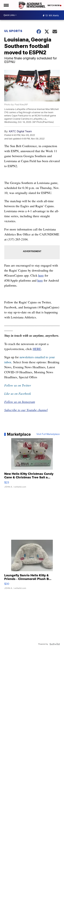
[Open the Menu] (6, 5)
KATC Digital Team (20, 131)
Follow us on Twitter (17, 385)
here (41, 275)
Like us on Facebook (17, 393)
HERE (37, 349)
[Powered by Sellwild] (54, 644)
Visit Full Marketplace (48, 434)
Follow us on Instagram (19, 402)
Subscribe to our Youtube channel (26, 410)
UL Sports (13, 31)
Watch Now (53, 5)
